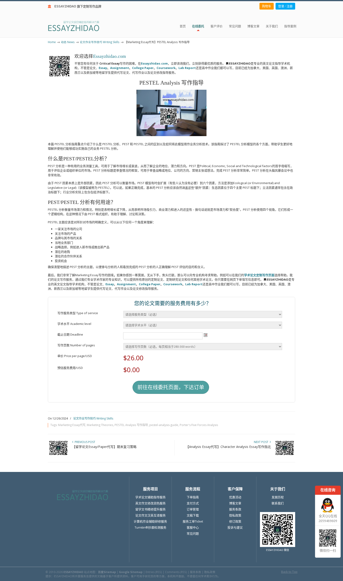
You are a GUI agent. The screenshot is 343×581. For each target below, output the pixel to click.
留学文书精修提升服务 (150, 509)
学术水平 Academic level (74, 324)
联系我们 (278, 503)
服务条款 (235, 509)
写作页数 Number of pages (76, 345)
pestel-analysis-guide (163, 425)
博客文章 (235, 503)
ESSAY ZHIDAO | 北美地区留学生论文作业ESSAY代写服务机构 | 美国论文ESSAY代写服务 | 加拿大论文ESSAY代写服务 (78, 26)
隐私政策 (235, 515)
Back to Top (289, 572)
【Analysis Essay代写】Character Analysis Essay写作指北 (228, 446)
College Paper (143, 68)
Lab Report (187, 68)
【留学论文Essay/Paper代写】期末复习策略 (104, 446)
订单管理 (193, 509)
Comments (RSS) (176, 572)
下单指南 (193, 497)
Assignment (119, 68)
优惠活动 (235, 497)
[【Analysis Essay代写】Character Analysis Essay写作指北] (284, 454)
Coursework (166, 68)
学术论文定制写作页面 (259, 275)
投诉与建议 (235, 527)
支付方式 (193, 503)
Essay (103, 68)
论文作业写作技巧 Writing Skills (99, 42)
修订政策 (235, 521)
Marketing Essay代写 (71, 425)
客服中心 (193, 527)
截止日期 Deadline (70, 334)
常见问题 (193, 533)
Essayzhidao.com (109, 56)
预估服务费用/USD (70, 368)
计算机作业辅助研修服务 (150, 521)
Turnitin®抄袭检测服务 (150, 527)
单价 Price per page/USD (74, 356)
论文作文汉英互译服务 (150, 515)
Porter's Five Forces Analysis (199, 425)
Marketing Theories (100, 425)
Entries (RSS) (154, 572)
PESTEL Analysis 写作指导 (131, 425)
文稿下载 (193, 515)
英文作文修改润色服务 (150, 503)
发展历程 (278, 497)
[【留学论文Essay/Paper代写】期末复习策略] (58, 454)
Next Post (262, 442)
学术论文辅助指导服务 (150, 497)
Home (52, 42)
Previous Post (84, 442)
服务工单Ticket (193, 521)
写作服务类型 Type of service (77, 313)
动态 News (68, 42)
